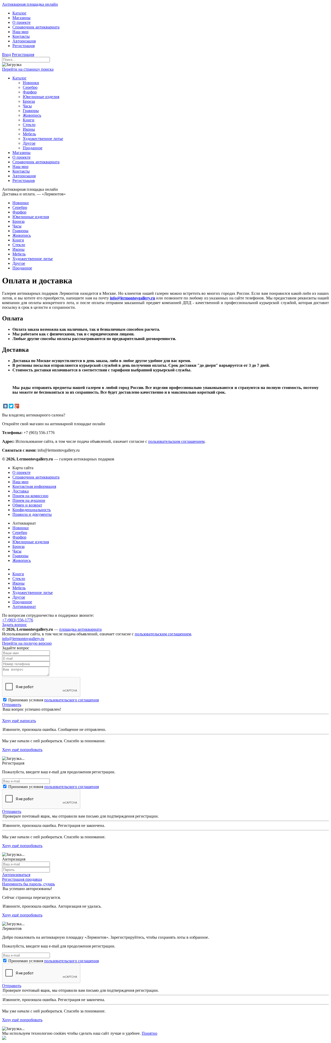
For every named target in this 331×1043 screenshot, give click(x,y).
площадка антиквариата (80, 629)
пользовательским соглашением (176, 441)
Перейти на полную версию (27, 643)
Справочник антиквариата (35, 477)
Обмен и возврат (27, 505)
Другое (18, 597)
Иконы (18, 583)
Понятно (149, 1033)
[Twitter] (11, 406)
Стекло (18, 578)
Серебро (19, 532)
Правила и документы (32, 514)
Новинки (20, 528)
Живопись (21, 560)
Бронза (18, 546)
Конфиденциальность (31, 510)
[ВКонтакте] (5, 406)
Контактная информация (34, 486)
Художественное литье (32, 592)
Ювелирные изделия (30, 542)
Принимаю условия (53, 700)
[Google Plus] (16, 406)
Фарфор (19, 537)
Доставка (20, 491)
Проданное (22, 602)
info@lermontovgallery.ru (132, 298)
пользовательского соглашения (71, 700)
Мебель (19, 588)
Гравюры (20, 556)
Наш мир (20, 482)
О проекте (21, 472)
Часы (16, 551)
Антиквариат (24, 606)
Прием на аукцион (28, 500)
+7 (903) (17, 620)
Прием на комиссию (30, 496)
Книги (18, 574)
